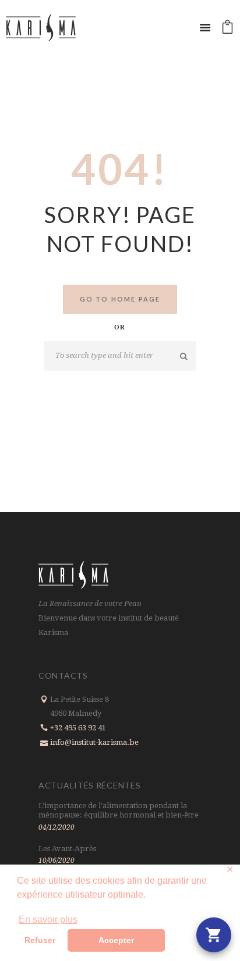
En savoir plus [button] (48, 919)
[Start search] (184, 356)
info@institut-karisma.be (94, 742)
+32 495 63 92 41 (78, 727)
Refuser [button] (39, 940)
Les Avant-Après (67, 848)
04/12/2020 (56, 827)
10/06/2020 (56, 860)
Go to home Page (120, 299)
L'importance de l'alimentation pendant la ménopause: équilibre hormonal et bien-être (118, 810)
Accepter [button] (116, 940)
